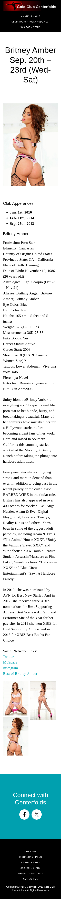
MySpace (10, 662)
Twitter (8, 656)
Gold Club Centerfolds (30, 6)
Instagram (10, 668)
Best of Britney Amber (20, 673)
